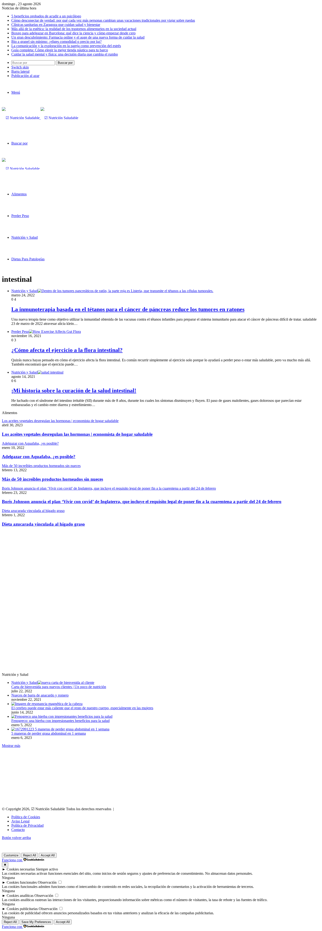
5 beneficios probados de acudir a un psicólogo (46, 16)
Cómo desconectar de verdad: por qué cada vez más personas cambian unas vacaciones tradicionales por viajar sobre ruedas (103, 20)
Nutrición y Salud (24, 237)
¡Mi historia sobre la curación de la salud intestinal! (73, 390)
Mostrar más (11, 746)
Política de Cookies (25, 817)
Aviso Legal (20, 821)
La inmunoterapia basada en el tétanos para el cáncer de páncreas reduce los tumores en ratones (127, 309)
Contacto (18, 830)
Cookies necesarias (21, 869)
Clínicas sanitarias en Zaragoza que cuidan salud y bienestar (55, 25)
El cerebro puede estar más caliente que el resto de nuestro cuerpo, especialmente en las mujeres (82, 708)
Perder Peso (20, 216)
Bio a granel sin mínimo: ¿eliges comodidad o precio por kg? (56, 42)
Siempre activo (47, 869)
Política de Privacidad (27, 825)
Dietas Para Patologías (28, 259)
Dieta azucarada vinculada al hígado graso (43, 524)
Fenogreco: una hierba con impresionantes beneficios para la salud (60, 721)
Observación (47, 882)
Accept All (48, 855)
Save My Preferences (36, 922)
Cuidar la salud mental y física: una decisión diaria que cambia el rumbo (64, 54)
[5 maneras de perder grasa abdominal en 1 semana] (60, 729)
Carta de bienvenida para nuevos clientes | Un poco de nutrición (58, 687)
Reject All (29, 855)
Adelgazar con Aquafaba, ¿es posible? (38, 456)
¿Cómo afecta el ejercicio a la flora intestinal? (67, 350)
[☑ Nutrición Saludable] (40, 118)
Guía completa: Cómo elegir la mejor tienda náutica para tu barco (59, 50)
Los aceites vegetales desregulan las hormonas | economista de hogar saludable (77, 434)
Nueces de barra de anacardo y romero (40, 695)
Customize (11, 855)
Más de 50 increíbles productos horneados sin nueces (52, 479)
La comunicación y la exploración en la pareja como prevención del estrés (66, 46)
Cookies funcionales (22, 882)
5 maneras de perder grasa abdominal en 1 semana (48, 733)
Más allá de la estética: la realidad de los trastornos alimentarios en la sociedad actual (73, 29)
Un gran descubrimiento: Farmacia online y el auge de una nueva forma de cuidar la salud (77, 37)
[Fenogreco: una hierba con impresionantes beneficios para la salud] (61, 716)
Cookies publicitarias (22, 909)
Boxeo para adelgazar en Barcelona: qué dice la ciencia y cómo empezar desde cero (73, 33)
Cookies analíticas (20, 896)
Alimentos (19, 194)
